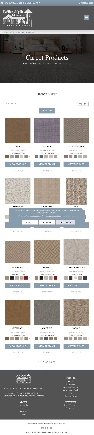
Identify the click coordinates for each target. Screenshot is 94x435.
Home (4, 32)
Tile (70, 393)
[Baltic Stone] (76, 252)
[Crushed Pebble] (80, 338)
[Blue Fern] (75, 156)
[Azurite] (41, 156)
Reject (47, 222)
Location (23, 408)
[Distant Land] (56, 338)
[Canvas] (17, 191)
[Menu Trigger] (86, 17)
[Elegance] (22, 156)
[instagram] (50, 428)
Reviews (23, 411)
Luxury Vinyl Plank (70, 390)
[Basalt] (46, 156)
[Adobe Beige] (76, 191)
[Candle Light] (75, 278)
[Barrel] (76, 130)
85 (54, 362)
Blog (24, 414)
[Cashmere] (22, 278)
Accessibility (56, 432)
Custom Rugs (70, 396)
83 (46, 362)
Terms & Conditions (44, 432)
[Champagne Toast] (12, 156)
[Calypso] (41, 338)
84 (50, 362)
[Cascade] (17, 278)
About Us (24, 405)
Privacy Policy (31, 432)
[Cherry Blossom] (26, 278)
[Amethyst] (47, 130)
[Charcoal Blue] (46, 338)
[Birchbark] (51, 156)
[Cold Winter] (80, 278)
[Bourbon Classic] (17, 130)
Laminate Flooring (70, 387)
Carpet (18, 32)
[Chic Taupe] (51, 338)
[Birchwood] (17, 252)
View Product (18, 164)
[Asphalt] (47, 312)
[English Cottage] (26, 156)
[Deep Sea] (85, 278)
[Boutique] (85, 156)
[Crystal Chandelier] (85, 338)
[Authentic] (47, 191)
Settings (65, 222)
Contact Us (70, 408)
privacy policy (35, 216)
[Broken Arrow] (85, 217)
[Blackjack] (12, 278)
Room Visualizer (70, 405)
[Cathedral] (75, 338)
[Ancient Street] (71, 338)
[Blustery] (80, 156)
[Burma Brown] (71, 278)
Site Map (65, 432)
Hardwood (70, 384)
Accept (30, 222)
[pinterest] (42, 428)
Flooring (11, 32)
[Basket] (71, 156)
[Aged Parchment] (76, 312)
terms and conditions (53, 216)
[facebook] (46, 428)
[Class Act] (17, 156)
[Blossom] (56, 156)
